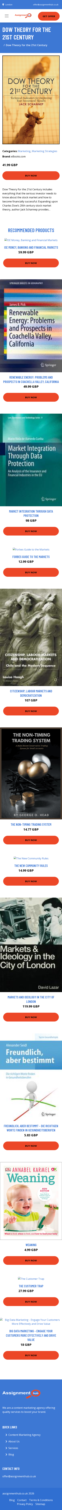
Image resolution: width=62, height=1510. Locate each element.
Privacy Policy (25, 1504)
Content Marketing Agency (24, 1435)
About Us (14, 1441)
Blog (11, 1454)
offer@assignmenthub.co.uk (45, 4)
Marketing (24, 151)
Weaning (31, 1245)
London (8, 4)
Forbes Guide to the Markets (31, 557)
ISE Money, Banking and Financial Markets (31, 247)
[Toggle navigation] (6, 16)
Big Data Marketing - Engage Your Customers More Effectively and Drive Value (31, 1335)
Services (13, 1448)
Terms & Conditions (41, 1500)
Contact (22, 1500)
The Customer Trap (31, 1286)
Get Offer (49, 16)
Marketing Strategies (44, 151)
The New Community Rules (31, 866)
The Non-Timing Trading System (31, 824)
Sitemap (40, 1504)
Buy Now (31, 175)
